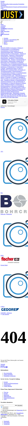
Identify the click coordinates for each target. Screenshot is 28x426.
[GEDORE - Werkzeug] (11, 311)
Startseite (3, 364)
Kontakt (3, 1)
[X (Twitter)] (2, 367)
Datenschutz (20, 410)
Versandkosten (19, 413)
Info (18, 39)
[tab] (6, 421)
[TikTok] (5, 367)
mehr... (12, 52)
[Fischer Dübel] (11, 263)
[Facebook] (1, 367)
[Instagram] (4, 367)
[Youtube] (6, 367)
